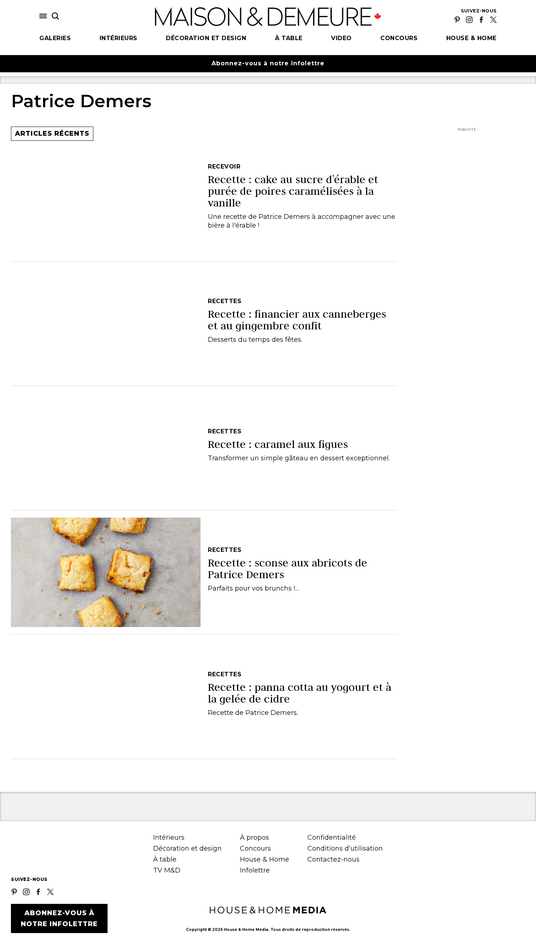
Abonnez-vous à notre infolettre (268, 63)
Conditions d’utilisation (345, 848)
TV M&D (166, 870)
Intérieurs (118, 38)
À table (289, 38)
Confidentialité (331, 837)
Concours (398, 38)
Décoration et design (206, 38)
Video (341, 38)
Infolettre (255, 870)
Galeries (55, 38)
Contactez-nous (333, 859)
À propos (254, 837)
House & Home (471, 38)
